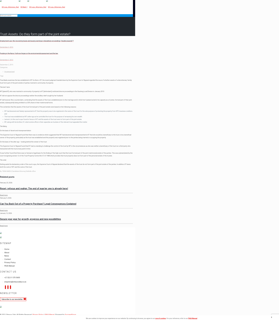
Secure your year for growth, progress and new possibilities (30, 219)
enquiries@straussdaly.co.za (15, 282)
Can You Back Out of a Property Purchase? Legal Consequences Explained (38, 203)
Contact (7, 259)
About (6, 252)
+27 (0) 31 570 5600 (12, 278)
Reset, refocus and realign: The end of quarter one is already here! (34, 188)
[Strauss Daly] (32, 7)
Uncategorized (9, 72)
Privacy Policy (10, 262)
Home (6, 249)
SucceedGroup (70, 315)
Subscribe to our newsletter (12, 299)
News (6, 256)
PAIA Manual (9, 266)
